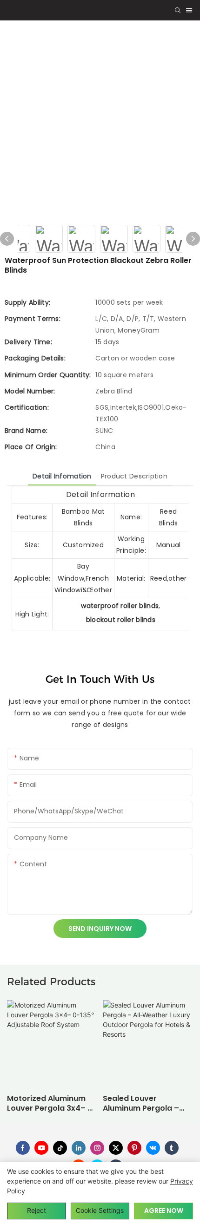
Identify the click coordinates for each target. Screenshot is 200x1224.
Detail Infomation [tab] (62, 476)
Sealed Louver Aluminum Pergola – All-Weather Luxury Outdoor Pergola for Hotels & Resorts (141, 1103)
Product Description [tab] (134, 476)
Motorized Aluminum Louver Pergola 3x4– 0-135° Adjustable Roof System (52, 1103)
